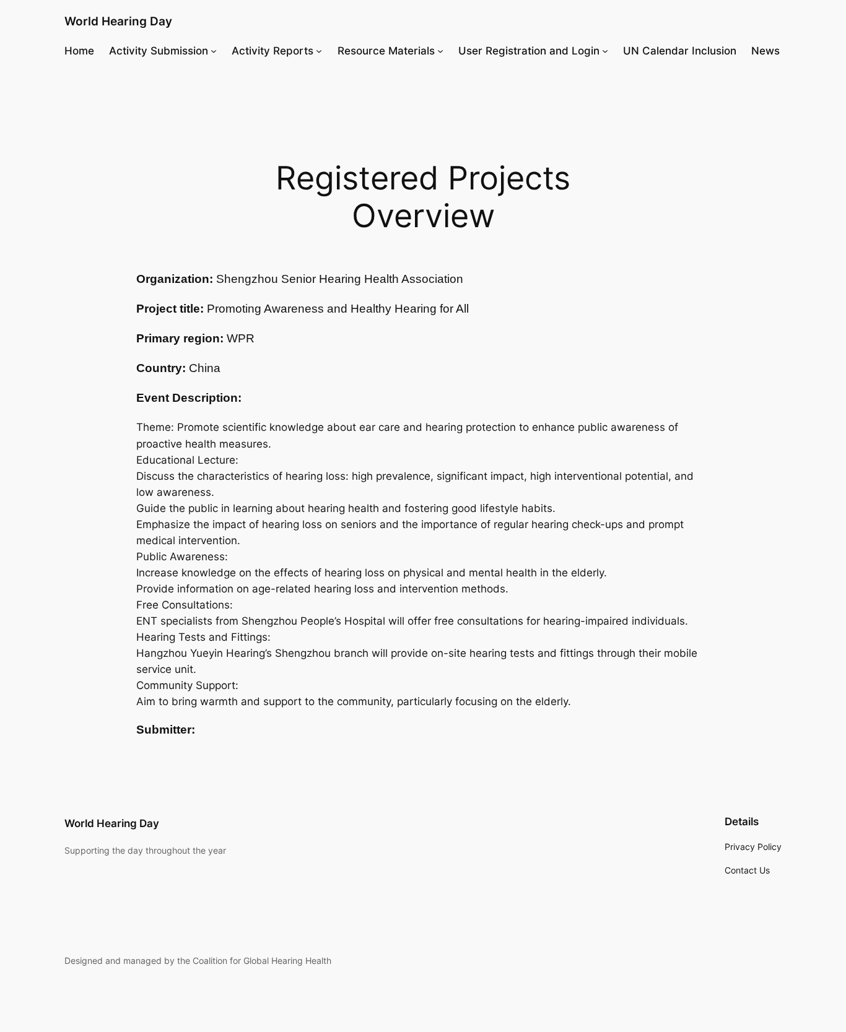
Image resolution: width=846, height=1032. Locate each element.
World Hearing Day (118, 21)
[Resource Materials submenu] (440, 51)
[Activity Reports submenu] (319, 51)
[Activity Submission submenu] (214, 51)
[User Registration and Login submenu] (605, 51)
